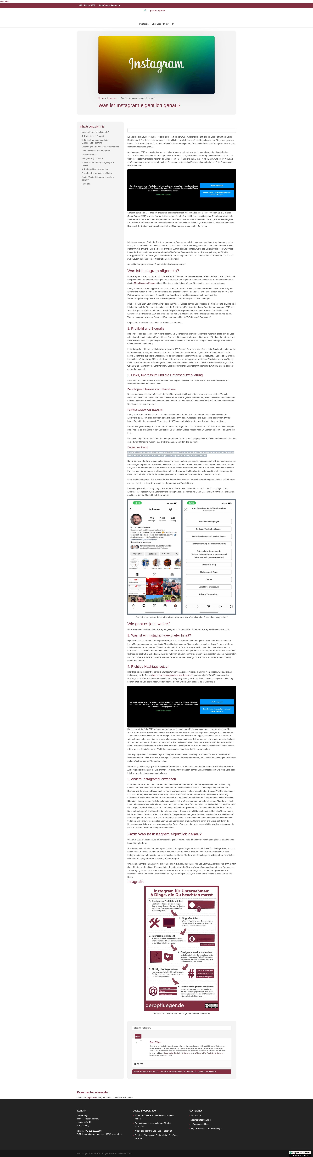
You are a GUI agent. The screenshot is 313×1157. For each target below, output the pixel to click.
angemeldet (91, 1097)
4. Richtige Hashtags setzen (95, 169)
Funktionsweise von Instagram (96, 151)
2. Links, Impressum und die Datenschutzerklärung (95, 141)
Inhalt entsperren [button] (217, 185)
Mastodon (4, 1)
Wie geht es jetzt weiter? (93, 158)
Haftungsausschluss (199, 1124)
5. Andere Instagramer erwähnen (97, 173)
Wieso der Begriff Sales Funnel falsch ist (153, 1131)
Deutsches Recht (90, 154)
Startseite (144, 24)
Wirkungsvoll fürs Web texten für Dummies (209, 1053)
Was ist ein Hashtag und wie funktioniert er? (172, 675)
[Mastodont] (138, 1063)
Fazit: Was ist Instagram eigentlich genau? (98, 178)
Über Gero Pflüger (160, 24)
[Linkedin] (135, 1063)
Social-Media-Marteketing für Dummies (177, 1053)
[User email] (141, 1063)
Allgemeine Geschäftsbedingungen (206, 1128)
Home (101, 98)
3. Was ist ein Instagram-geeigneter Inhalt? (98, 164)
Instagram (112, 98)
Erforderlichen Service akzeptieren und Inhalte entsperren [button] (216, 194)
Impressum (195, 1115)
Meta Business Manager (145, 283)
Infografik (86, 184)
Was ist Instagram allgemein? (95, 132)
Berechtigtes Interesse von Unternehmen (100, 147)
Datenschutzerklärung (200, 1120)
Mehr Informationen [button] (163, 194)
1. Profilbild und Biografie (93, 136)
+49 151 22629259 (87, 5)
